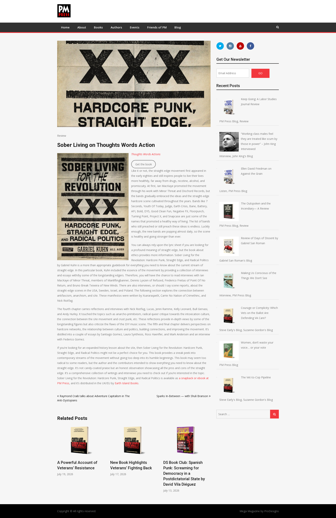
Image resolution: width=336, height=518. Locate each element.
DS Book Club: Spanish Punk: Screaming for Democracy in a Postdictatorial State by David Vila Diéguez (184, 473)
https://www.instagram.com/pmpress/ (230, 46)
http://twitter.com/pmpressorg (220, 46)
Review (61, 135)
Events (134, 27)
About (81, 27)
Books (98, 27)
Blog (177, 27)
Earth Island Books (126, 383)
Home (65, 27)
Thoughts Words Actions (145, 154)
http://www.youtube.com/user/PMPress (240, 46)
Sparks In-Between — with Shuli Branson (182, 396)
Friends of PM (157, 27)
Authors (116, 27)
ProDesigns (271, 511)
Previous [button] (59, 460)
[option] (80, 450)
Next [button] (208, 460)
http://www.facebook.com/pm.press (250, 46)
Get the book (143, 164)
